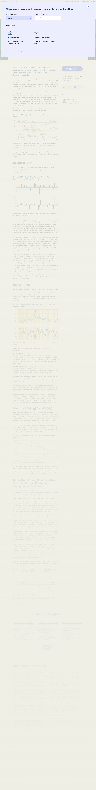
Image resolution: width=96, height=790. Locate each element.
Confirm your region (11, 14)
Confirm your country (41, 14)
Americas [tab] (10, 18)
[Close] (88, 6)
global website (31, 51)
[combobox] (48, 18)
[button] (19, 37)
